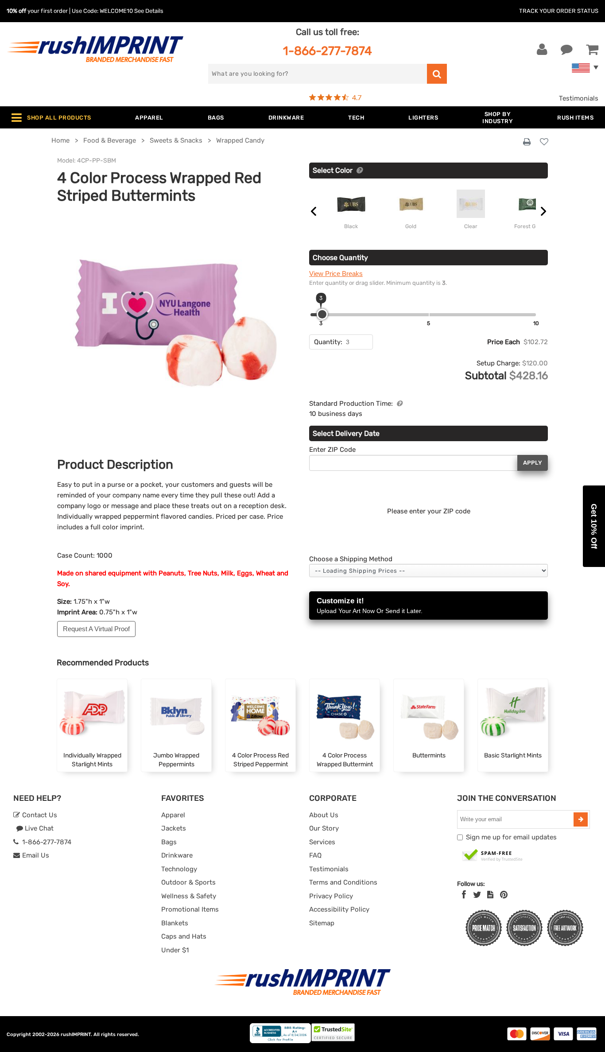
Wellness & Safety (188, 896)
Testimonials (578, 98)
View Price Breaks (336, 273)
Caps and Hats (183, 936)
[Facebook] (464, 894)
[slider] (322, 314)
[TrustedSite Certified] (492, 856)
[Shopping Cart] (592, 50)
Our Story (324, 828)
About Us (323, 815)
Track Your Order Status (558, 11)
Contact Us (38, 815)
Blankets (174, 923)
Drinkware (177, 855)
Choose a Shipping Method (350, 559)
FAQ (315, 855)
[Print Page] (527, 142)
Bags (169, 842)
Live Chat (38, 828)
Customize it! (370, 605)
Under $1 (175, 950)
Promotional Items (190, 909)
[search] (437, 74)
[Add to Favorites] (544, 142)
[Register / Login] (542, 50)
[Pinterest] (504, 894)
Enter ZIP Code (332, 450)
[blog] (490, 894)
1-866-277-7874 (327, 50)
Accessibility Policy (339, 909)
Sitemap (321, 923)
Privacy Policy (331, 896)
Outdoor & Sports (188, 882)
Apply (532, 462)
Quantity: (328, 342)
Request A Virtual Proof (96, 629)
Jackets (173, 828)
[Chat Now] (567, 50)
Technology (179, 869)
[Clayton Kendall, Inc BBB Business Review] (280, 1041)
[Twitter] (477, 894)
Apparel (173, 815)
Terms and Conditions (343, 882)
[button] (594, 526)
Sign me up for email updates (511, 837)
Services (322, 842)
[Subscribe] (581, 819)
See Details (148, 11)
